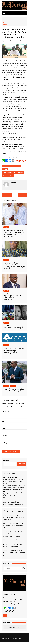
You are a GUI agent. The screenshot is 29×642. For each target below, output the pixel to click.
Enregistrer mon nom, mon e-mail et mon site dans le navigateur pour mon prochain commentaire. (13, 445)
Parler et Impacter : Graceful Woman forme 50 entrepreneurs (13, 517)
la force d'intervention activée (12, 166)
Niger (5, 169)
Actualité (23, 41)
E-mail (4, 428)
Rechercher (6, 460)
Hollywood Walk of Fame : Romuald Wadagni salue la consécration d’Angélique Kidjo (13, 498)
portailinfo (5, 41)
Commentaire (6, 411)
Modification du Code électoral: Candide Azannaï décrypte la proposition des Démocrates (14, 553)
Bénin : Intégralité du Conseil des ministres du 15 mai (14, 526)
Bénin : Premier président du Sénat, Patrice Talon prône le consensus (13, 391)
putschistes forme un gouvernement (13, 172)
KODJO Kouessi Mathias (10, 523)
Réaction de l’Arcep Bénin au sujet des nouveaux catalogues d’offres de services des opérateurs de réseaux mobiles (13, 352)
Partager (20, 161)
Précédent (8, 195)
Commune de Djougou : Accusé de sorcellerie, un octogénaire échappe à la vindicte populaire (14, 534)
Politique (13, 385)
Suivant (22, 195)
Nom (3, 421)
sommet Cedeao (8, 175)
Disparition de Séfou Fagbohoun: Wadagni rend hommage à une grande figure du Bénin (14, 492)
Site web (4, 435)
